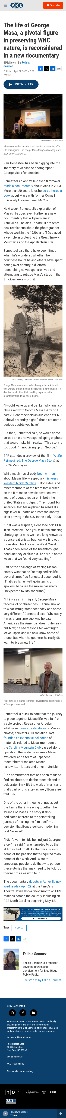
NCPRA (19, 927)
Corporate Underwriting (20, 1071)
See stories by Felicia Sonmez (42, 980)
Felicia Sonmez (35, 954)
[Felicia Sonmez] (11, 959)
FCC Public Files (15, 1063)
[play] (5, 1113)
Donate (55, 5)
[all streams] (61, 1113)
